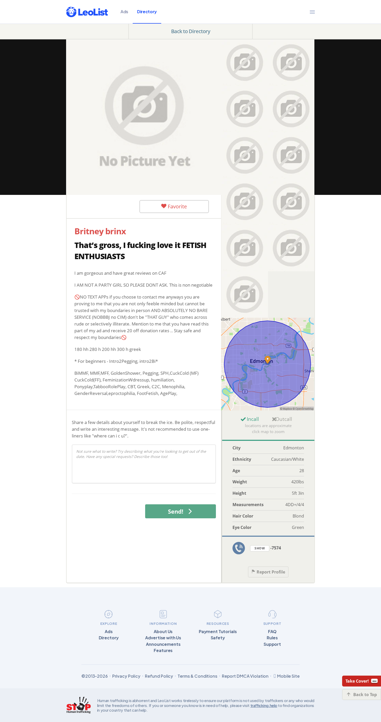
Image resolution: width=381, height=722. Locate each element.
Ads (124, 11)
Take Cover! (357, 681)
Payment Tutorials (218, 631)
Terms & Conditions (197, 676)
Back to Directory (190, 31)
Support (272, 644)
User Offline (108, 206)
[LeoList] (87, 12)
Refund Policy (159, 676)
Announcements (163, 644)
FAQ (272, 631)
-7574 (268, 548)
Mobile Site (288, 676)
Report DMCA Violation (245, 676)
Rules (272, 637)
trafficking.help (263, 705)
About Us (163, 631)
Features (163, 650)
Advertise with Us (163, 637)
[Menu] (312, 12)
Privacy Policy (126, 676)
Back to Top (365, 694)
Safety (218, 637)
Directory (147, 11)
